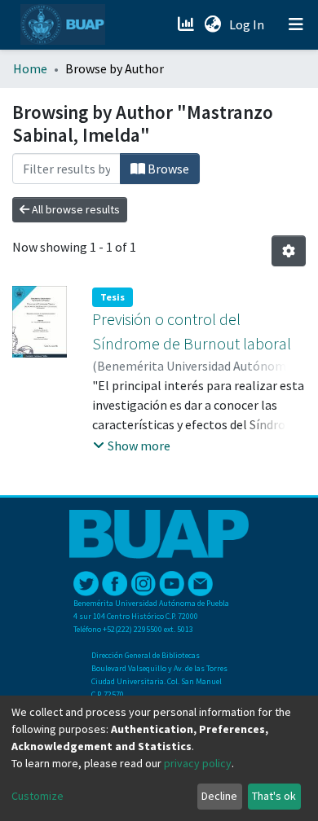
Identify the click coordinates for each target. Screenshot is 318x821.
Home (30, 68)
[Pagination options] (289, 250)
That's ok (274, 795)
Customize (37, 795)
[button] (212, 24)
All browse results (74, 209)
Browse (167, 168)
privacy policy (198, 763)
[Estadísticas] (187, 24)
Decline (219, 795)
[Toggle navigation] (296, 24)
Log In (248, 24)
